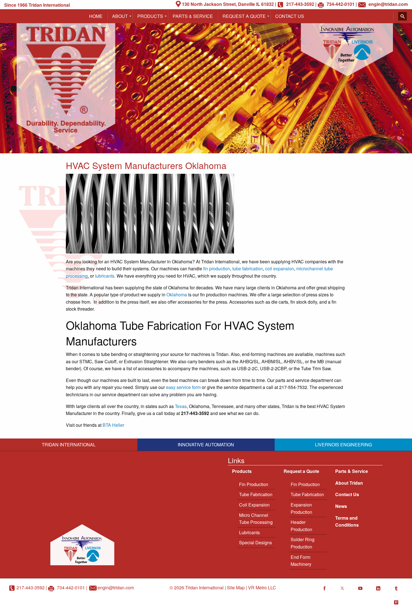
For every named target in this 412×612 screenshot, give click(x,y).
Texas (181, 406)
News (341, 506)
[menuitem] (95, 16)
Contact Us (347, 494)
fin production (216, 268)
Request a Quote (301, 471)
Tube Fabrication (255, 494)
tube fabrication (247, 268)
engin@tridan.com (116, 587)
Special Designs (255, 542)
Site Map (236, 587)
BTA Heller (113, 425)
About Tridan (349, 483)
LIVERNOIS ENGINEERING (343, 444)
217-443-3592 (31, 587)
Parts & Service (351, 471)
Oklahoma (176, 294)
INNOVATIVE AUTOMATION (206, 444)
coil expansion (279, 268)
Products (242, 471)
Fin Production (253, 484)
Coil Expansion (254, 504)
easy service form (183, 387)
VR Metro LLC (262, 587)
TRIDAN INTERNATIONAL (69, 444)
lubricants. (105, 276)
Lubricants (249, 532)
